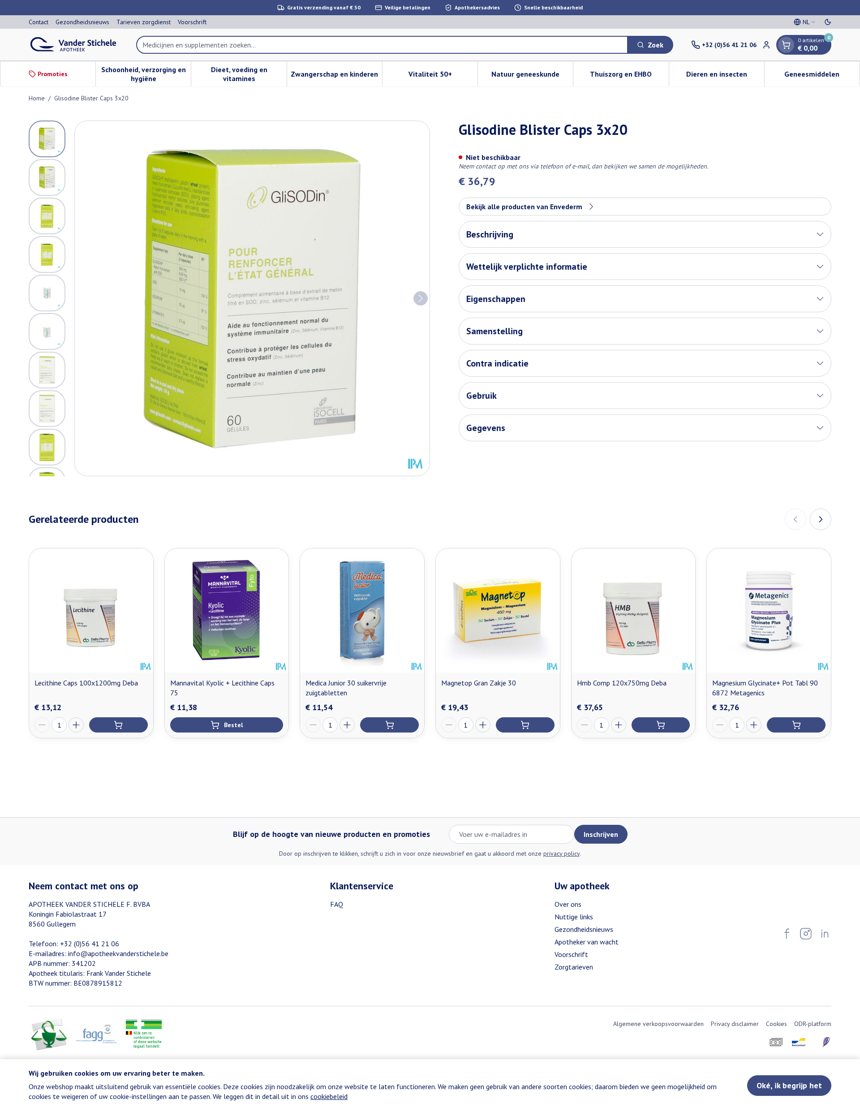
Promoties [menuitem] (53, 74)
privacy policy (561, 853)
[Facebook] (787, 933)
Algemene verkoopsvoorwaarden (658, 1024)
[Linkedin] (824, 933)
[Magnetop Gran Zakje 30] (498, 610)
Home (37, 98)
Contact (38, 22)
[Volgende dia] (820, 519)
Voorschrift (192, 22)
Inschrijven (601, 834)
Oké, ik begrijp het (789, 1085)
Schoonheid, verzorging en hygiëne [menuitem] (146, 74)
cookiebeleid (329, 1096)
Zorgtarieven (574, 966)
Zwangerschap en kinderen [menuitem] (336, 76)
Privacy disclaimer (735, 1024)
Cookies (776, 1024)
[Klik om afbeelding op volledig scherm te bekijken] (252, 298)
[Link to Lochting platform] (826, 1042)
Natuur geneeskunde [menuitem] (532, 76)
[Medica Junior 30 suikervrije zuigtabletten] (362, 610)
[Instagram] (806, 933)
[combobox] (382, 45)
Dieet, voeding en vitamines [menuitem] (248, 74)
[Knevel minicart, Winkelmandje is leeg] (786, 45)
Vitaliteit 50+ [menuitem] (442, 76)
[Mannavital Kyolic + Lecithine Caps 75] (227, 610)
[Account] (766, 44)
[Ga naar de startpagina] (73, 44)
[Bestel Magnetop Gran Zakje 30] (525, 725)
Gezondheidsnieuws (82, 22)
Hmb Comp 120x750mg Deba (621, 682)
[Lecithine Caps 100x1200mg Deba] (91, 610)
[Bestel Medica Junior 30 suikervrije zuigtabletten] (389, 725)
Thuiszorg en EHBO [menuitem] (629, 76)
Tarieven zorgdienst (143, 22)
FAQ (336, 904)
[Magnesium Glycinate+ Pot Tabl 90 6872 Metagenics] (769, 610)
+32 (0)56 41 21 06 (89, 943)
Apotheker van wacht (587, 941)
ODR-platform (812, 1024)
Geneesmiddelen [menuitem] (822, 76)
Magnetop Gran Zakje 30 (478, 682)
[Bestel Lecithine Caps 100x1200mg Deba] (118, 725)
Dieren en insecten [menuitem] (725, 76)
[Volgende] (420, 298)
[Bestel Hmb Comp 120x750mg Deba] (661, 725)
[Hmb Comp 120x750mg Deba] (634, 610)
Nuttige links (574, 916)
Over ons (568, 904)
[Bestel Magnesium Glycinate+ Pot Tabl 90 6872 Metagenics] (796, 725)
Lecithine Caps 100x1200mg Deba (86, 682)
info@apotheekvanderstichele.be (118, 953)
